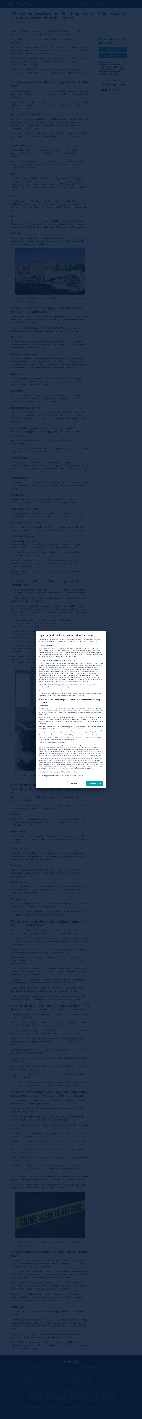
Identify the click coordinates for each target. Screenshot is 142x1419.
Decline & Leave (76, 784)
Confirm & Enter (95, 784)
